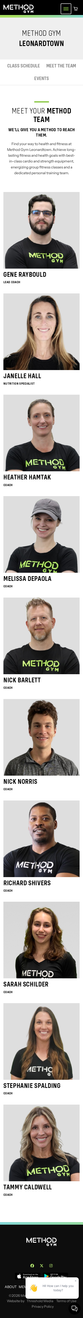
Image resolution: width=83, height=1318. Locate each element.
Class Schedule (23, 66)
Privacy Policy (43, 1306)
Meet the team (61, 66)
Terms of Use (66, 1301)
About (11, 1287)
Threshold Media (40, 1301)
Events (41, 78)
